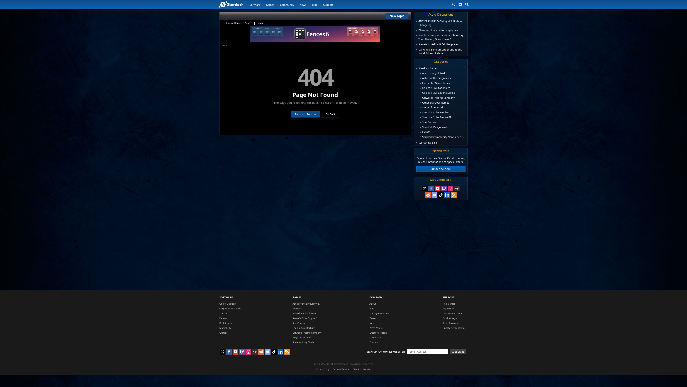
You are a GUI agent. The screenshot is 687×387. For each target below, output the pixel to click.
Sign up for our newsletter (386, 351)
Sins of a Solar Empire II (305, 318)
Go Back (330, 114)
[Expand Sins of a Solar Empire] (420, 113)
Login (260, 23)
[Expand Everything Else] (416, 143)
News (303, 4)
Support (328, 4)
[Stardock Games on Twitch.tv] (444, 188)
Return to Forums (305, 114)
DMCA (356, 369)
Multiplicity (225, 327)
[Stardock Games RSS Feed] (453, 195)
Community (287, 4)
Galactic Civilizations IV (304, 313)
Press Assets (376, 327)
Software (255, 4)
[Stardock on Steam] (457, 188)
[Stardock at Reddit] (428, 195)
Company (376, 297)
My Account (449, 308)
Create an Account (452, 313)
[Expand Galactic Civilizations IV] (420, 88)
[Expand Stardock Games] (416, 68)
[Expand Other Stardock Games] (420, 103)
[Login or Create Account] (453, 4)
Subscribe (458, 351)
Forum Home (233, 23)
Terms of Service (341, 369)
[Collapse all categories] (464, 67)
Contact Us (375, 337)
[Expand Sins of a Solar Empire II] (420, 117)
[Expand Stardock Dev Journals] (420, 127)
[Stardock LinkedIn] (447, 195)
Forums (373, 342)
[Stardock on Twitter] (425, 188)
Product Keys (450, 318)
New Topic (397, 16)
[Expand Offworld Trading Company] (420, 98)
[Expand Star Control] (420, 122)
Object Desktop (227, 303)
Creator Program (378, 332)
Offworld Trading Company (307, 332)
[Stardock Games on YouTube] (437, 188)
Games (270, 4)
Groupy (223, 332)
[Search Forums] (467, 4)
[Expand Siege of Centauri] (420, 108)
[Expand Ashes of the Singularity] (420, 78)
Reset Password (451, 323)
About (372, 303)
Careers (373, 318)
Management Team (379, 313)
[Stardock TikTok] (441, 195)
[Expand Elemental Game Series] (420, 83)
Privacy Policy (322, 369)
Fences (223, 318)
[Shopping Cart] (460, 4)
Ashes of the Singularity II (306, 303)
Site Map (366, 369)
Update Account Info (454, 327)
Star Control (299, 323)
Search (248, 23)
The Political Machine (304, 327)
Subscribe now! (440, 169)
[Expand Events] (420, 132)
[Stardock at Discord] (434, 195)
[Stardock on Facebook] (431, 188)
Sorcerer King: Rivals (303, 342)
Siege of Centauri (302, 337)
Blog (315, 4)
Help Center (449, 303)
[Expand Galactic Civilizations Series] (420, 93)
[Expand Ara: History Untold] (420, 73)
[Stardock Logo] (231, 4)
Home (225, 45)
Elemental (298, 308)
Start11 (223, 313)
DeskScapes (225, 323)
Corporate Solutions (230, 308)
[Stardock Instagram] (450, 188)
